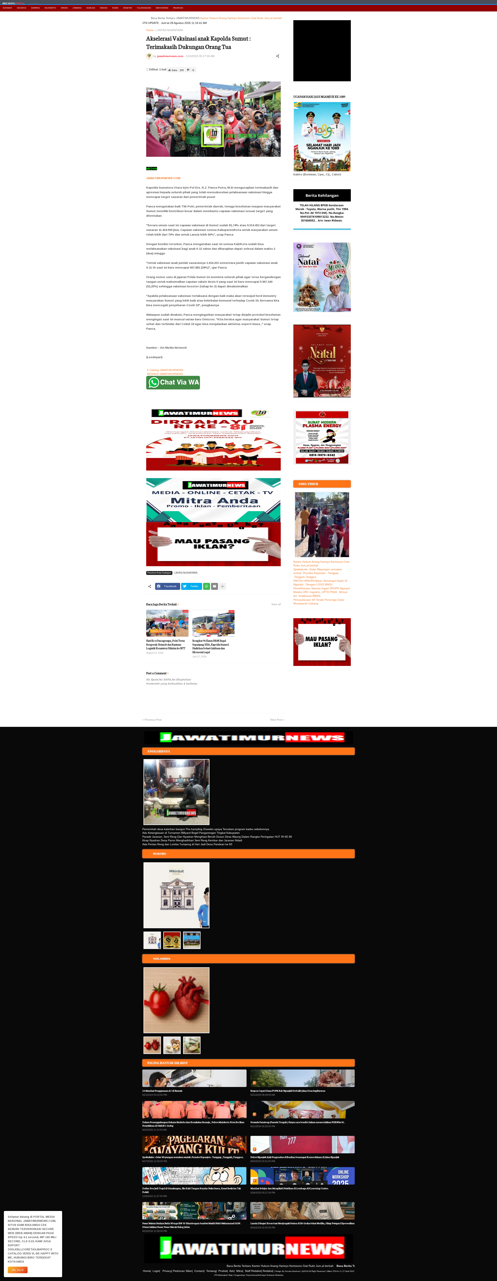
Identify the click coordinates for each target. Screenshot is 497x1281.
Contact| (199, 1270)
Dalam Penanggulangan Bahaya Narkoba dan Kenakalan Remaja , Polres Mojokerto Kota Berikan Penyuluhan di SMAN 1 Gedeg (193, 1123)
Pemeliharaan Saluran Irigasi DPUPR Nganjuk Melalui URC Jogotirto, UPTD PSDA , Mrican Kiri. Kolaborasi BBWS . (321, 592)
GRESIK (64, 8)
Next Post (276, 719)
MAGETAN (127, 8)
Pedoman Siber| (183, 1270)
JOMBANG (77, 8)
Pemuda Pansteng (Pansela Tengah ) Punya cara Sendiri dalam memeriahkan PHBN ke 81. (297, 1122)
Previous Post (153, 719)
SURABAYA (7, 8)
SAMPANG (35, 8)
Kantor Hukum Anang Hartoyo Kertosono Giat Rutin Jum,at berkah (208, 18)
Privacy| (167, 1270)
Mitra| (239, 1270)
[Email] (214, 586)
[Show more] (222, 586)
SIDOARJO (21, 8)
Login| (156, 1270)
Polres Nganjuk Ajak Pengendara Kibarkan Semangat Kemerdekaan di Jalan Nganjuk (294, 1157)
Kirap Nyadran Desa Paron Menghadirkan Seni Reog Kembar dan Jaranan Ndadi (192, 840)
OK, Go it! (18, 1269)
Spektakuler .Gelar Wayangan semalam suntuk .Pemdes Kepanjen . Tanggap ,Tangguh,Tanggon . (317, 573)
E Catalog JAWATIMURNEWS (165, 370)
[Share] (278, 56)
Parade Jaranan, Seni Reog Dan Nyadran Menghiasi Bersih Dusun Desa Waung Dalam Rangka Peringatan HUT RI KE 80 (217, 836)
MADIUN (103, 8)
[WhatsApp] (206, 586)
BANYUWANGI (162, 8)
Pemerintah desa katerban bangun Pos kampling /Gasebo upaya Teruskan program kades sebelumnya (205, 829)
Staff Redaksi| (253, 1270)
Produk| (223, 1270)
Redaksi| (268, 1270)
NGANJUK (90, 8)
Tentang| (211, 1270)
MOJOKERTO (50, 8)
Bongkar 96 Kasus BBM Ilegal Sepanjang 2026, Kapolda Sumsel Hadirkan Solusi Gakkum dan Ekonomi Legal (210, 646)
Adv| (232, 1270)
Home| (147, 1270)
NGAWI (115, 8)
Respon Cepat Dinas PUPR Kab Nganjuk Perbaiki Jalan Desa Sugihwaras (287, 1090)
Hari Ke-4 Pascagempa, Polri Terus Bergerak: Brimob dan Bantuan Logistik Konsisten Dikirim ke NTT (165, 644)
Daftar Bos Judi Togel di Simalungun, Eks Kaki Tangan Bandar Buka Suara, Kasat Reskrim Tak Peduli (191, 1190)
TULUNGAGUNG (144, 8)
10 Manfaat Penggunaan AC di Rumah (162, 1090)
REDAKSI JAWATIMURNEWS (165, 373)
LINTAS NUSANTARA (170, 30)
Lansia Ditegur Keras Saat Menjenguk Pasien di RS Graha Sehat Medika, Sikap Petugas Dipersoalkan (302, 1223)
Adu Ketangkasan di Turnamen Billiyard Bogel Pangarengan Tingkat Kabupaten (191, 832)
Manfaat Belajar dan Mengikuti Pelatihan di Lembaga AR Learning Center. (289, 1188)
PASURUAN (178, 8)
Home (150, 30)
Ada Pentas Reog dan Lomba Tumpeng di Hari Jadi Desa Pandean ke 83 (187, 844)
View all (276, 604)
